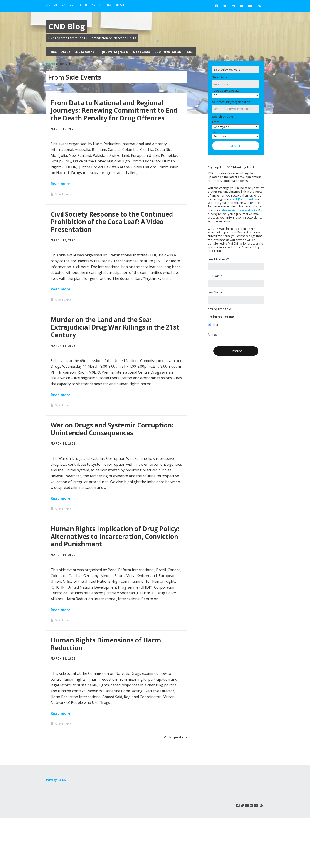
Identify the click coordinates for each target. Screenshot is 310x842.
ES (71, 4)
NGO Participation (167, 52)
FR (79, 4)
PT (101, 4)
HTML (215, 325)
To (214, 132)
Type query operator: (226, 90)
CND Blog (66, 26)
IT (86, 4)
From (215, 122)
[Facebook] (217, 6)
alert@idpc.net (241, 199)
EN (64, 4)
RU (109, 4)
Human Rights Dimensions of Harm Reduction (106, 644)
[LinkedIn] (233, 6)
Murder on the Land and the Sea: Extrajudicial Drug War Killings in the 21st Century (115, 327)
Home (52, 52)
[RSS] (259, 6)
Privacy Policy (56, 780)
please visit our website (239, 210)
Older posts (173, 737)
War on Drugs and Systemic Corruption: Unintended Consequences (112, 429)
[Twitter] (225, 6)
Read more (60, 183)
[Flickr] (241, 6)
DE (56, 4)
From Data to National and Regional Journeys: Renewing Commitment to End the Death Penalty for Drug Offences (114, 110)
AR (48, 4)
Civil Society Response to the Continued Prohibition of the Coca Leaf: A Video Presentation (112, 222)
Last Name (215, 292)
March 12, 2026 (63, 129)
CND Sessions (84, 52)
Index (189, 52)
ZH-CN (119, 4)
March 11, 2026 (63, 346)
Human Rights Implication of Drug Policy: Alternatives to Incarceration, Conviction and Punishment (115, 536)
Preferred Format (221, 317)
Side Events (141, 52)
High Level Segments (113, 52)
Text (214, 335)
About (65, 52)
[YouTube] (250, 6)
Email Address (218, 259)
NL (93, 4)
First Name (215, 276)
